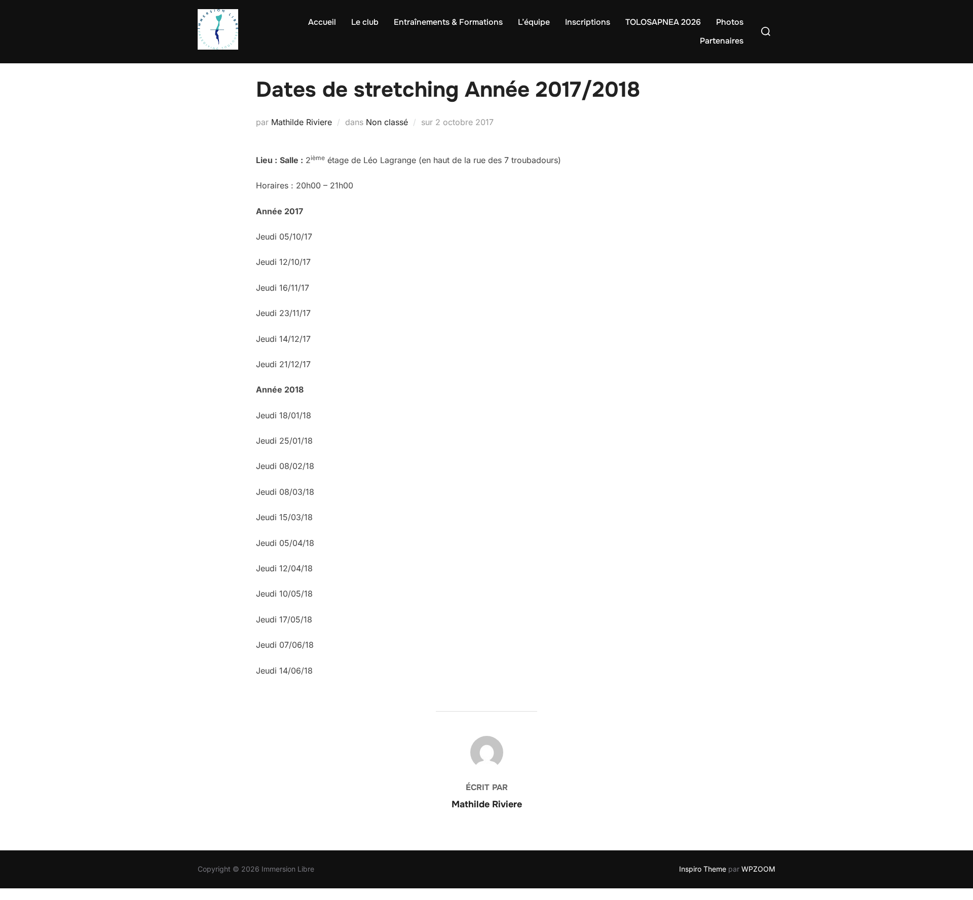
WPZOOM (758, 869)
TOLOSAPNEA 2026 (663, 22)
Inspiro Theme (702, 869)
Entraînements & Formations (448, 22)
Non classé (387, 122)
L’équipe (534, 22)
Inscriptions (587, 22)
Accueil (322, 22)
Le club (365, 22)
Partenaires (721, 40)
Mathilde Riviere (301, 122)
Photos (729, 22)
